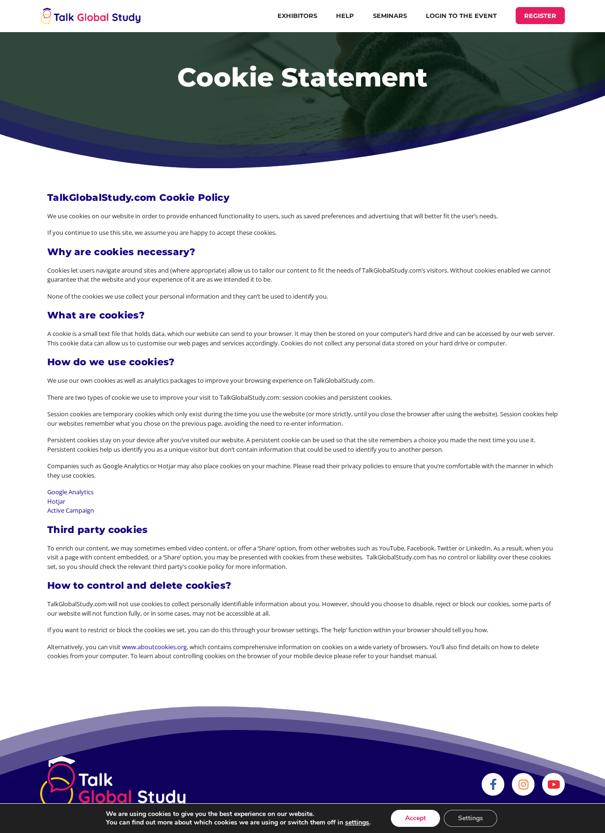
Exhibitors (297, 15)
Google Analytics (70, 492)
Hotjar (56, 501)
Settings (470, 818)
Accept (415, 818)
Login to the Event (461, 15)
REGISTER (540, 15)
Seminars (390, 15)
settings (357, 822)
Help (345, 15)
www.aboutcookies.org (154, 647)
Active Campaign (70, 510)
